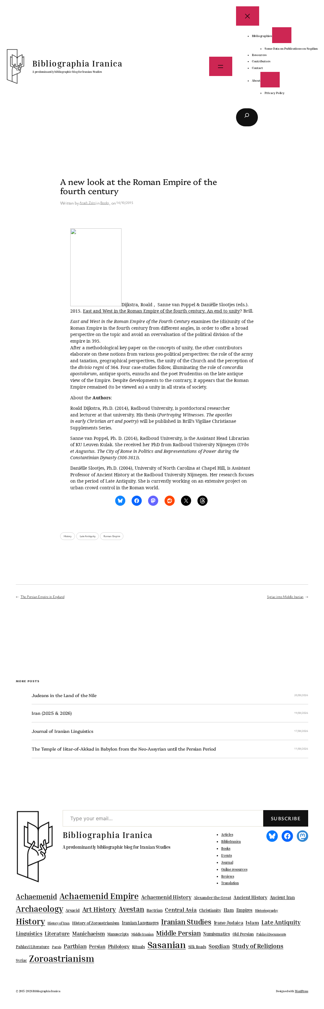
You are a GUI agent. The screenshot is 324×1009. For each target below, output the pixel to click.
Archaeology (39, 909)
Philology (119, 946)
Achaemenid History (166, 897)
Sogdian (219, 946)
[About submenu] (270, 79)
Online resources (234, 869)
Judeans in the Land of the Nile (64, 695)
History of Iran (58, 923)
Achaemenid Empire (99, 896)
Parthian (75, 945)
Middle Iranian (142, 934)
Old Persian (243, 934)
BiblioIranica (231, 841)
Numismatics (216, 933)
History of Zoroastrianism (96, 922)
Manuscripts (118, 934)
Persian (97, 946)
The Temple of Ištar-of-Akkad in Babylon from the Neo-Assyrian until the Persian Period (123, 748)
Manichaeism (88, 933)
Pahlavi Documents (271, 934)
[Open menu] (220, 66)
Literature (57, 933)
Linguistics (29, 933)
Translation (230, 883)
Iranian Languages (140, 922)
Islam (252, 922)
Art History (99, 909)
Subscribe (286, 818)
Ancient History (250, 897)
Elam (229, 910)
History (68, 536)
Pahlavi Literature (32, 946)
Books (104, 202)
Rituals (138, 946)
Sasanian (166, 944)
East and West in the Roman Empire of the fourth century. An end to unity (161, 311)
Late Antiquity (88, 536)
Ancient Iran (282, 897)
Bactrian (154, 910)
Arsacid (72, 910)
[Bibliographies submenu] (281, 35)
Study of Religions (258, 945)
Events (226, 855)
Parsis (56, 947)
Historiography (266, 910)
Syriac (21, 960)
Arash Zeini (87, 202)
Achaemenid (36, 896)
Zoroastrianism (61, 958)
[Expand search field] (247, 117)
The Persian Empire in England (43, 596)
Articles (227, 834)
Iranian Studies (186, 921)
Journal (227, 862)
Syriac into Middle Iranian (285, 596)
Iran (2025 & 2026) (52, 713)
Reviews (227, 876)
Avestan (131, 909)
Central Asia (180, 909)
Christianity (210, 910)
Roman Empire (111, 536)
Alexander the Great (212, 897)
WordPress (301, 991)
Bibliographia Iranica (77, 63)
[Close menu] (247, 16)
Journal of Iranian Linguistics (62, 731)
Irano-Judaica (228, 922)
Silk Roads (197, 946)
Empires (244, 910)
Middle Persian (178, 933)
